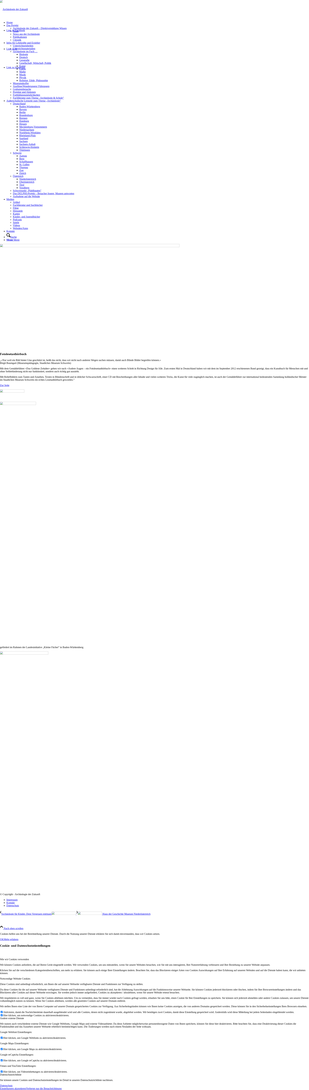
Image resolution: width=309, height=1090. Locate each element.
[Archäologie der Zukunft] (14, 9)
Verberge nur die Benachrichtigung (44, 1088)
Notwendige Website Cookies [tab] (15, 978)
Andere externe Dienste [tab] (12, 1018)
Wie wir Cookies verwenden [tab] (14, 959)
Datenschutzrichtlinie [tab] (10, 1074)
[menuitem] (157, 22)
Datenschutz (6, 1085)
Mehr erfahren (11, 939)
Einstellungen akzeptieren (13, 1088)
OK (2, 939)
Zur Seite (4, 385)
